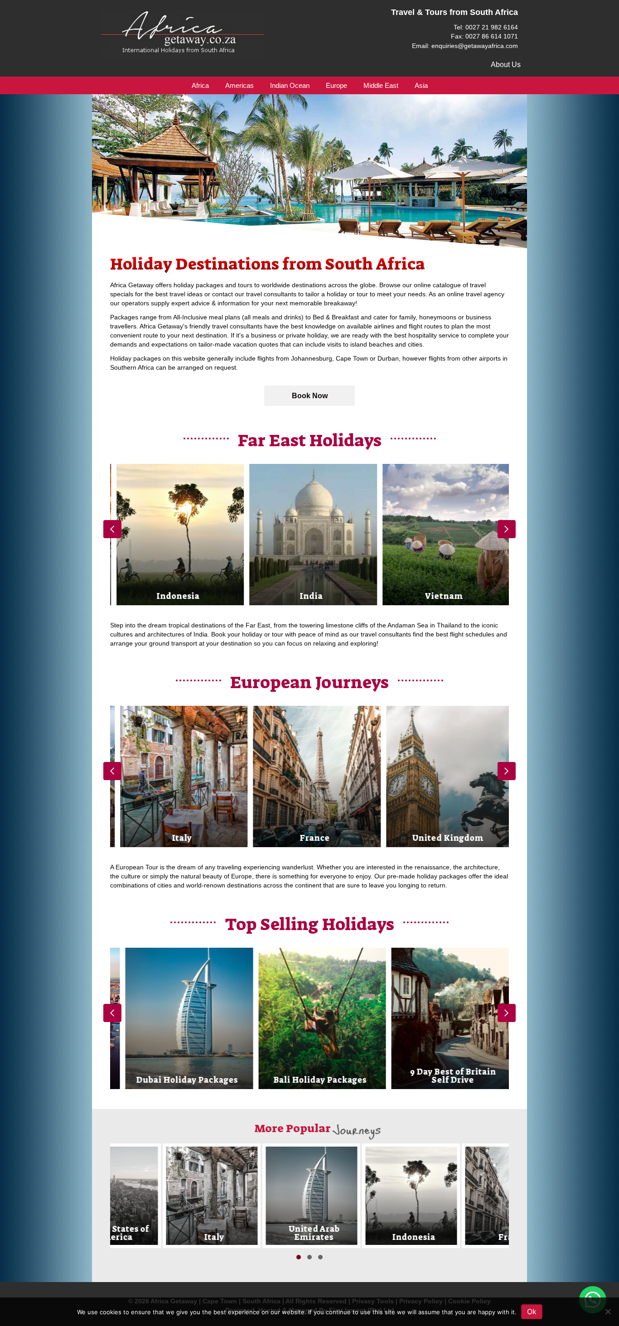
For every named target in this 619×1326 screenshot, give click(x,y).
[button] (309, 396)
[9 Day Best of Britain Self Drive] (442, 1018)
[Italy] (177, 776)
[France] (309, 776)
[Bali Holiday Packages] (309, 1018)
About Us (506, 64)
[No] (607, 1311)
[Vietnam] (443, 534)
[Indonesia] (177, 534)
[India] (309, 534)
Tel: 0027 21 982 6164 (486, 27)
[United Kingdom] (443, 776)
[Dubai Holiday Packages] (176, 1018)
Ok (532, 1311)
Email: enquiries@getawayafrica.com (465, 45)
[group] (177, 534)
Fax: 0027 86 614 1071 (484, 36)
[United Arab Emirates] (259, 1196)
